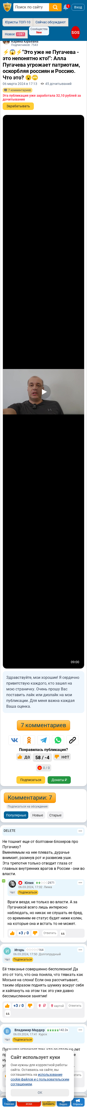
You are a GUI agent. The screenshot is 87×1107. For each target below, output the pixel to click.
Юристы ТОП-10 (17, 22)
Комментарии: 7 (30, 797)
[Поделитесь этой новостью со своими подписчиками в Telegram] (43, 740)
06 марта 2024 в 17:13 (20, 84)
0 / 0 (46, 768)
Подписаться (30, 780)
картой (58, 1006)
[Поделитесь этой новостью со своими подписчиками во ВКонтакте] (14, 740)
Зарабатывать (18, 106)
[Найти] (55, 7)
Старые (55, 815)
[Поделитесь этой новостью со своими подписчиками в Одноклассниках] (29, 740)
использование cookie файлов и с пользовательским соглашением (40, 1079)
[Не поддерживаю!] (35, 933)
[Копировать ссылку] (72, 740)
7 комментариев (43, 725)
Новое (14, 34)
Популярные (16, 815)
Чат (12, 892)
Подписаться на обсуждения (28, 806)
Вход (78, 7)
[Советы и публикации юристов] (7, 7)
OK (40, 1092)
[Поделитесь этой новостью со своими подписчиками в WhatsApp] (58, 740)
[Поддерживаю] (12, 933)
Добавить (49, 1104)
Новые (37, 815)
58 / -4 (42, 757)
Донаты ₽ (59, 780)
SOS (76, 32)
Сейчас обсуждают (51, 22)
